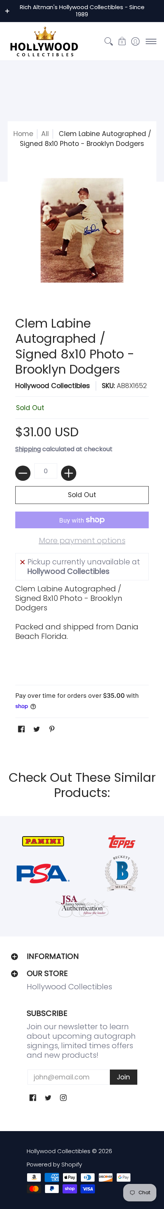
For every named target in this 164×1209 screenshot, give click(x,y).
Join (123, 1077)
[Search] (108, 41)
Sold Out (82, 494)
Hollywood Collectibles (52, 385)
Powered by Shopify (54, 1164)
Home (23, 133)
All (45, 133)
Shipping (28, 449)
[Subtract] (23, 473)
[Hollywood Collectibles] (44, 41)
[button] (122, 41)
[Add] (68, 473)
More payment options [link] (82, 540)
